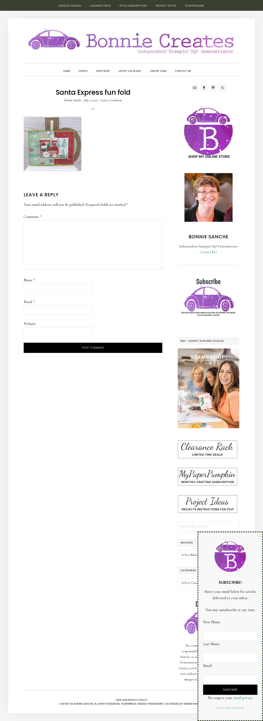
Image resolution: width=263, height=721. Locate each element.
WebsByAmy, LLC (194, 703)
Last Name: (211, 644)
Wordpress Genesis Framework (142, 703)
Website (30, 324)
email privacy (243, 698)
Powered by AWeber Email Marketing (230, 708)
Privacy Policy (137, 700)
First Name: (212, 622)
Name (29, 280)
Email (29, 302)
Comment (32, 216)
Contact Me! (208, 252)
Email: (207, 665)
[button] (200, 67)
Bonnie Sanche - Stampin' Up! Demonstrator (131, 39)
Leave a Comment (111, 100)
